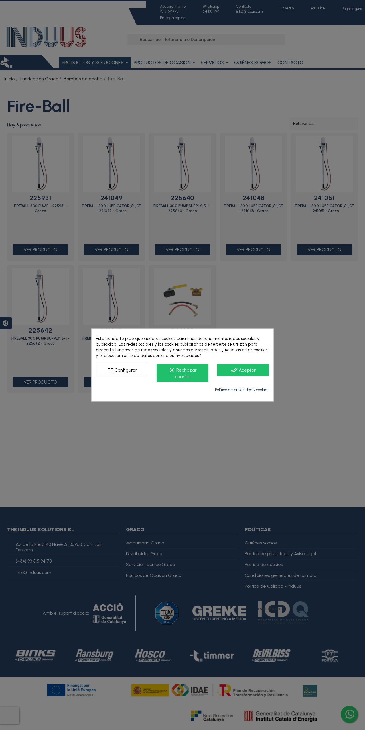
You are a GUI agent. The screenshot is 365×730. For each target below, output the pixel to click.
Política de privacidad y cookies (242, 389)
